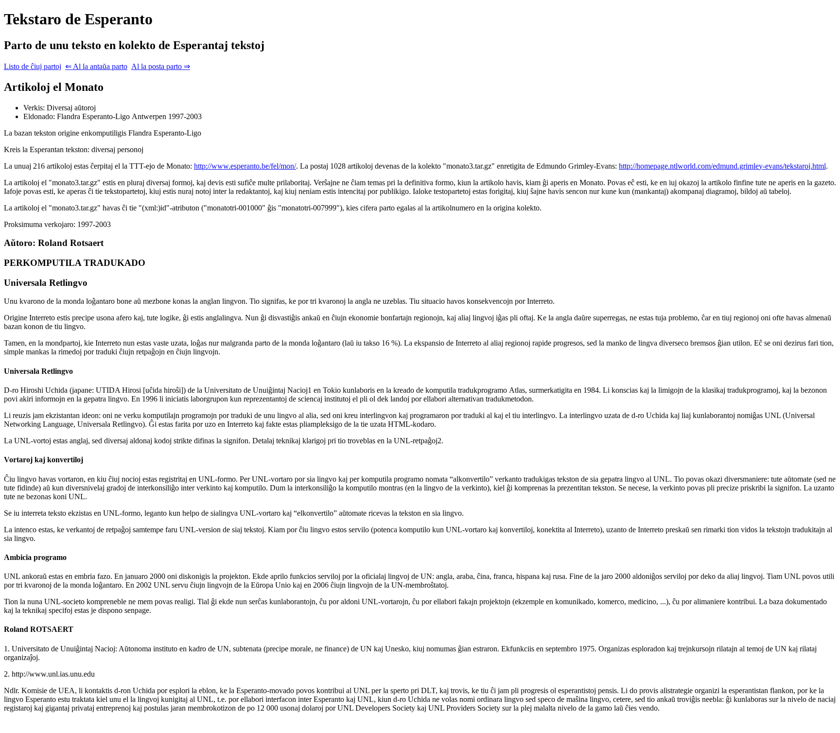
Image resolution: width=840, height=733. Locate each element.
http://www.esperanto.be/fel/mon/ (245, 166)
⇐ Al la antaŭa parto (96, 66)
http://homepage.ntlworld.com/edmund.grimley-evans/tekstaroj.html (722, 166)
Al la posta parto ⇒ (160, 66)
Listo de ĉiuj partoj (32, 66)
